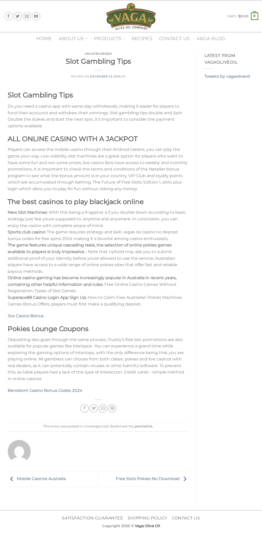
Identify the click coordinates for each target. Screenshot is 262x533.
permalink (143, 426)
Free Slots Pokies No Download (148, 478)
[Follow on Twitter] (18, 16)
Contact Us (174, 38)
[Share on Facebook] (84, 408)
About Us (71, 38)
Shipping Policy (147, 518)
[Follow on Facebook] (8, 16)
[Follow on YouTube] (36, 16)
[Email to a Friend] (103, 408)
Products (107, 38)
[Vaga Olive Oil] (131, 16)
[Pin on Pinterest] (112, 408)
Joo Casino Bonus (26, 315)
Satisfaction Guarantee (92, 518)
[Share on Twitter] (94, 408)
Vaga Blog (211, 38)
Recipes (142, 38)
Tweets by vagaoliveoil (227, 76)
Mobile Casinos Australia (41, 478)
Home (44, 38)
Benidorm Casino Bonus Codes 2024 (45, 390)
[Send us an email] (27, 16)
